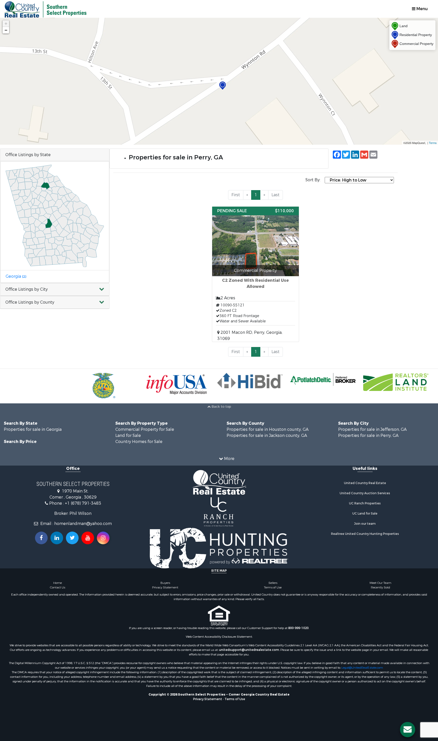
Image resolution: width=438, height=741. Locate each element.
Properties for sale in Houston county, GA (267, 429)
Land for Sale (128, 435)
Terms (433, 143)
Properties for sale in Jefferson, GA (372, 429)
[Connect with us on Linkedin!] (56, 538)
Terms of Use (273, 587)
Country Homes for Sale (138, 441)
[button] (54, 289)
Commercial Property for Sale (144, 429)
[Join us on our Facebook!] (41, 538)
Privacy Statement (165, 587)
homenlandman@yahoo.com (83, 523)
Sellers (272, 583)
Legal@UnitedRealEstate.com (362, 668)
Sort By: (312, 180)
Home (57, 583)
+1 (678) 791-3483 (83, 503)
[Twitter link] (72, 538)
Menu (421, 8)
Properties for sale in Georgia (33, 429)
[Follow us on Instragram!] (103, 538)
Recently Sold (380, 587)
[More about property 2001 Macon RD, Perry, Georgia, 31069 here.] (255, 274)
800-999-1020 (298, 628)
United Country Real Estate (365, 483)
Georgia (16, 276)
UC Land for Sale (364, 514)
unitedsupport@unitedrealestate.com (249, 650)
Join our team (365, 524)
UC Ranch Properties (365, 503)
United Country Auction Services (365, 493)
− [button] (6, 30)
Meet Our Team (380, 583)
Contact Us (57, 587)
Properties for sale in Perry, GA (368, 435)
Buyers (165, 583)
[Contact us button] (407, 729)
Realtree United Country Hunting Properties (365, 534)
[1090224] (222, 85)
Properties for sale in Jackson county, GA (267, 435)
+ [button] (6, 23)
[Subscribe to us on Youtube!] (87, 538)
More (228, 458)
